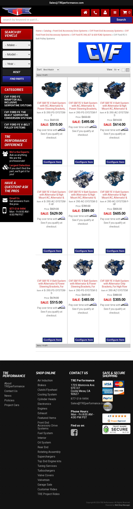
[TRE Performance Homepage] (16, 12)
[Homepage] (85, 12)
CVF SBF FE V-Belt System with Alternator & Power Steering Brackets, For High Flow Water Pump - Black (51, 283)
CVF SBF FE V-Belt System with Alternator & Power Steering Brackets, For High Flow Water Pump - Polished (83, 283)
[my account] (105, 12)
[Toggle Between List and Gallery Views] (125, 70)
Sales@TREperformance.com (66, 2)
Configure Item (52, 162)
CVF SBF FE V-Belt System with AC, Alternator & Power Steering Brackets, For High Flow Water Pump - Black (51, 106)
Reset (16, 72)
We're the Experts (19, 152)
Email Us (15, 198)
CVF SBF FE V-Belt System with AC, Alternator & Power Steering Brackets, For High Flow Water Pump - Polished (83, 106)
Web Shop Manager (122, 505)
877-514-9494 (17, 208)
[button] (66, 20)
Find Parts (17, 79)
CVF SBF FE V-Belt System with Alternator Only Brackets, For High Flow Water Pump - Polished (114, 283)
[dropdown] (114, 12)
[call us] (95, 12)
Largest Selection (20, 165)
